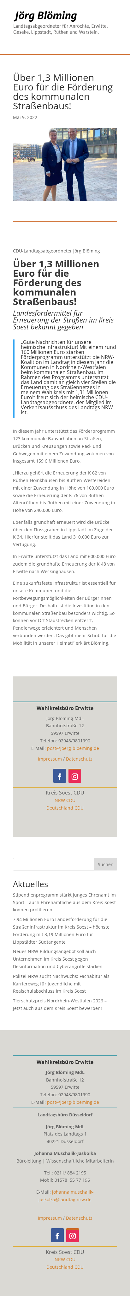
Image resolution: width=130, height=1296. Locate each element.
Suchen (106, 864)
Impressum (50, 759)
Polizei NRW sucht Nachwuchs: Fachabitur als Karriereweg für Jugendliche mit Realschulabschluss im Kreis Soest (61, 983)
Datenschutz (79, 759)
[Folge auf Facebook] (59, 776)
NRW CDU (65, 800)
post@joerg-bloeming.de (73, 748)
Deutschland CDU (65, 808)
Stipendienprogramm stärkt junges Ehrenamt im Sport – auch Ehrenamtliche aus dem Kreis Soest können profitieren (64, 902)
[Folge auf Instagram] (74, 776)
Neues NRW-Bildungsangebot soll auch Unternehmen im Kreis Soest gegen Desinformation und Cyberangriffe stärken (58, 958)
